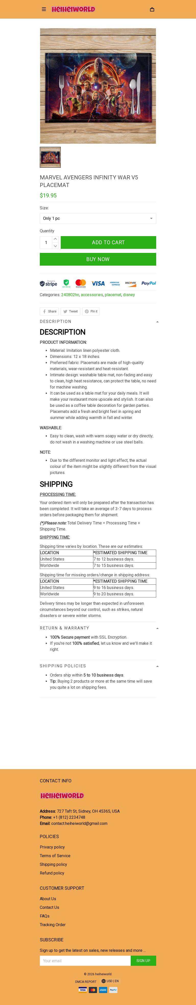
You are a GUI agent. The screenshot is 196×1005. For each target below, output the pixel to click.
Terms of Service (55, 855)
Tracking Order (53, 924)
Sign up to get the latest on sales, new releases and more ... (93, 950)
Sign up (144, 961)
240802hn (70, 294)
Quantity (47, 230)
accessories (92, 294)
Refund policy (52, 873)
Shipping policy (53, 864)
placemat (113, 294)
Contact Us (49, 907)
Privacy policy (52, 847)
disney (129, 294)
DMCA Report (85, 982)
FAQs (45, 916)
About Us (48, 898)
